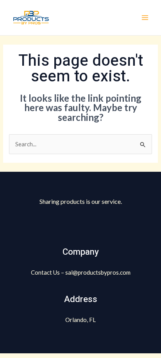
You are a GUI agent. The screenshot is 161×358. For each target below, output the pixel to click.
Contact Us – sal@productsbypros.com (81, 272)
